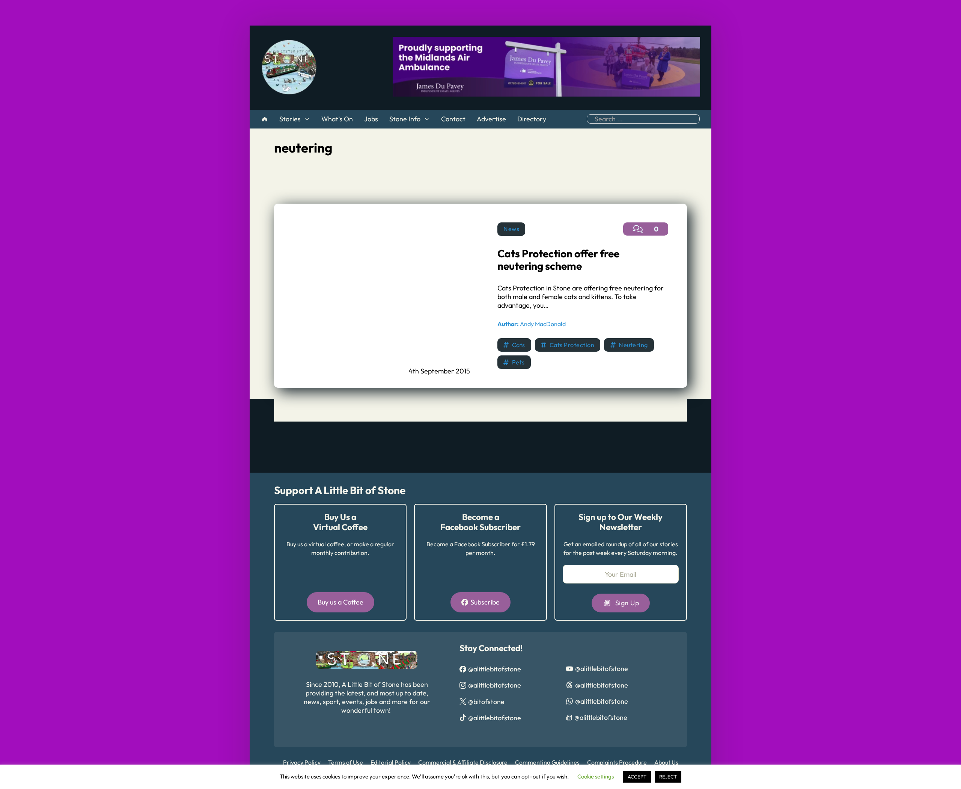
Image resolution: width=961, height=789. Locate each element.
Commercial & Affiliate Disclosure (463, 762)
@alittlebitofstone (494, 669)
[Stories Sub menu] (307, 119)
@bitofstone (486, 701)
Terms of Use (345, 762)
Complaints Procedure (617, 762)
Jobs (371, 119)
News (511, 229)
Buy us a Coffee (340, 602)
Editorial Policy (391, 762)
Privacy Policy (302, 762)
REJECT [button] (668, 777)
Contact (453, 119)
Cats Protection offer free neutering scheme (558, 260)
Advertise (491, 119)
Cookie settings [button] (595, 776)
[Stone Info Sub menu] (427, 119)
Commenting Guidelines (547, 762)
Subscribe (485, 602)
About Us (666, 762)
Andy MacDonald (531, 324)
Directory (531, 119)
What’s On (337, 119)
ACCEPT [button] (637, 777)
